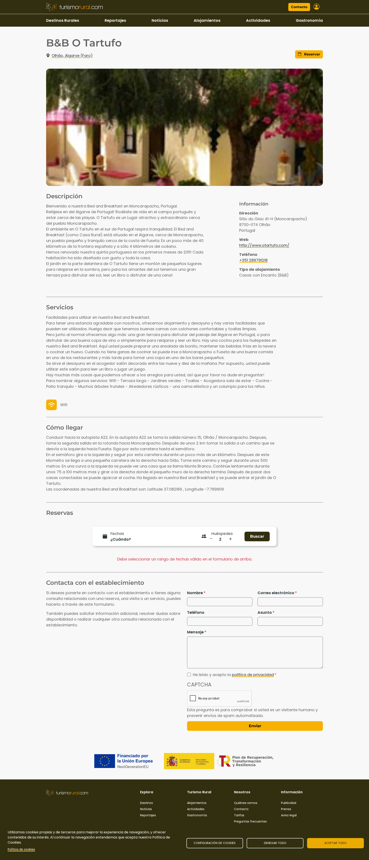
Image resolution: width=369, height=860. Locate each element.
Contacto (299, 7)
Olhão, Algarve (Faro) (72, 55)
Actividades (258, 20)
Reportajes (115, 20)
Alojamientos (207, 20)
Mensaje (195, 632)
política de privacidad (253, 674)
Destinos (146, 803)
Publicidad (288, 803)
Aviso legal (289, 815)
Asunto (265, 612)
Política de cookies (21, 849)
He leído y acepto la (233, 674)
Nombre (195, 592)
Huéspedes (222, 533)
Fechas (117, 533)
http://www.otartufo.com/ (264, 245)
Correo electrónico (276, 592)
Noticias (160, 20)
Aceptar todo (335, 843)
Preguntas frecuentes (250, 821)
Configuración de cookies (215, 843)
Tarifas (239, 815)
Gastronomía (309, 20)
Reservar (311, 54)
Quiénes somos (245, 803)
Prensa (286, 809)
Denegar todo (275, 843)
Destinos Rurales (62, 20)
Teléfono (195, 612)
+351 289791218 (253, 260)
